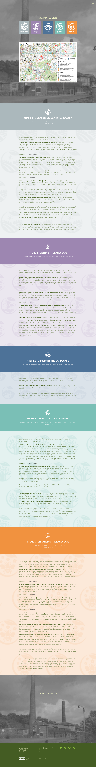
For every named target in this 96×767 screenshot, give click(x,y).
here (59, 86)
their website (32, 154)
